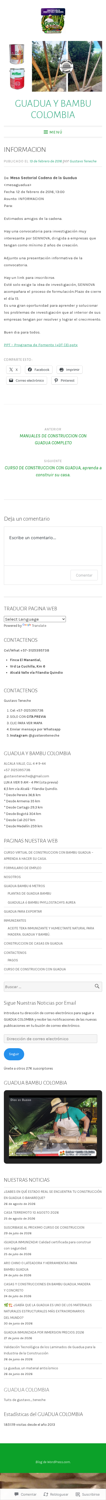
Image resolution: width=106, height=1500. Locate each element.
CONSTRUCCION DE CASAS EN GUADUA (33, 943)
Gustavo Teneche (83, 161)
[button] (41, 1143)
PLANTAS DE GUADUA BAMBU (29, 893)
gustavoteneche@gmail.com (26, 776)
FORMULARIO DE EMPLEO (22, 868)
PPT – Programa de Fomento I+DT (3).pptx (41, 345)
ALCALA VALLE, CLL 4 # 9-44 (25, 763)
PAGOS (13, 960)
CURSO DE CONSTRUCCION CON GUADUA (35, 969)
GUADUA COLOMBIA (26, 1390)
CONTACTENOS (15, 953)
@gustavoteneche (44, 735)
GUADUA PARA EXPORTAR (23, 911)
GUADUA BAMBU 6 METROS (24, 886)
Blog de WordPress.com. (53, 1462)
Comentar (84, 575)
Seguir (14, 1054)
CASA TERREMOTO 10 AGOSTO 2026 (31, 1212)
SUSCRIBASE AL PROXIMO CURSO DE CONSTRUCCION (44, 1227)
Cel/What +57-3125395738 (26, 650)
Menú (55, 132)
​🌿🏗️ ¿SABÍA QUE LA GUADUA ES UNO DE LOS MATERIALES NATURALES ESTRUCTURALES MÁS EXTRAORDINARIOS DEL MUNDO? (48, 1311)
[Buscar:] (53, 987)
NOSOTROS (12, 877)
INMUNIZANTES (15, 920)
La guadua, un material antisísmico (31, 1368)
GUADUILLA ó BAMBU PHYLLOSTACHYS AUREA (42, 902)
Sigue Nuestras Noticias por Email (40, 1003)
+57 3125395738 (17, 770)
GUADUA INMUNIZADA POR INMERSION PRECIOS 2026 (44, 1332)
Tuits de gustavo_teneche (25, 1400)
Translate (39, 626)
